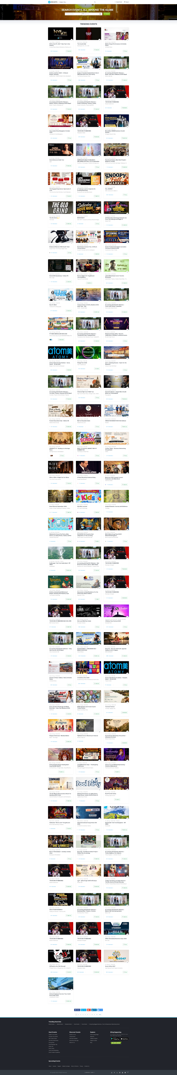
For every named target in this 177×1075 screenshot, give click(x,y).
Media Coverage (66, 1066)
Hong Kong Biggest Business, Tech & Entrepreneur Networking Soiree (104, 1024)
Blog (91, 1042)
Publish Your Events (53, 1034)
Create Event (119, 2)
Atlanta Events (60, 1024)
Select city (63, 2)
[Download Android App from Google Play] (115, 1038)
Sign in (127, 2)
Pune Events (84, 1024)
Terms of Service (74, 1066)
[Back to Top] (128, 1072)
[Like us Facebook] (114, 1072)
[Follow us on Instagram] (120, 1072)
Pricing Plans (51, 1042)
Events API (51, 1046)
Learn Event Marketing (53, 1050)
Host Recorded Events (53, 1040)
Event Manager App (53, 1044)
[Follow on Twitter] (117, 1072)
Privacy (81, 1066)
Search (107, 14)
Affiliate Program (93, 1038)
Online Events (52, 1024)
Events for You (72, 1034)
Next (100, 1014)
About (50, 1066)
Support (59, 1066)
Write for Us (72, 1042)
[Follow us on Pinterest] (125, 1072)
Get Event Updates (73, 1038)
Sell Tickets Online (53, 1038)
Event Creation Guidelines (54, 1052)
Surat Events (77, 1024)
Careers (54, 1066)
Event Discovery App (73, 1040)
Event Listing (51, 1048)
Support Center (93, 1040)
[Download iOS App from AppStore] (124, 1038)
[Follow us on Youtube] (122, 1072)
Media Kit (92, 1036)
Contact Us (86, 1066)
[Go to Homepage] (111, 1072)
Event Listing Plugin (94, 1034)
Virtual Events (72, 1036)
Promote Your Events (53, 1036)
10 (96, 1014)
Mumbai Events (68, 1024)
